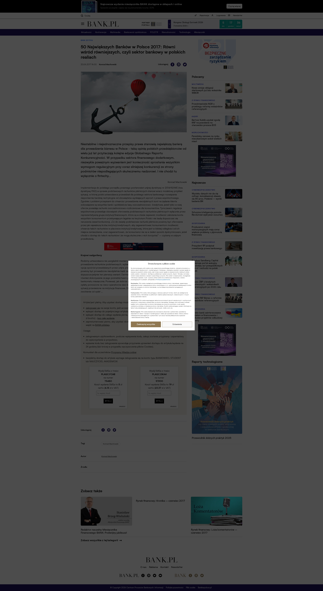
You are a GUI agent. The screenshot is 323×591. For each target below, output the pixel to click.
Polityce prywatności (163, 279)
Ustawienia (177, 324)
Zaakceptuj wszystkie (146, 324)
